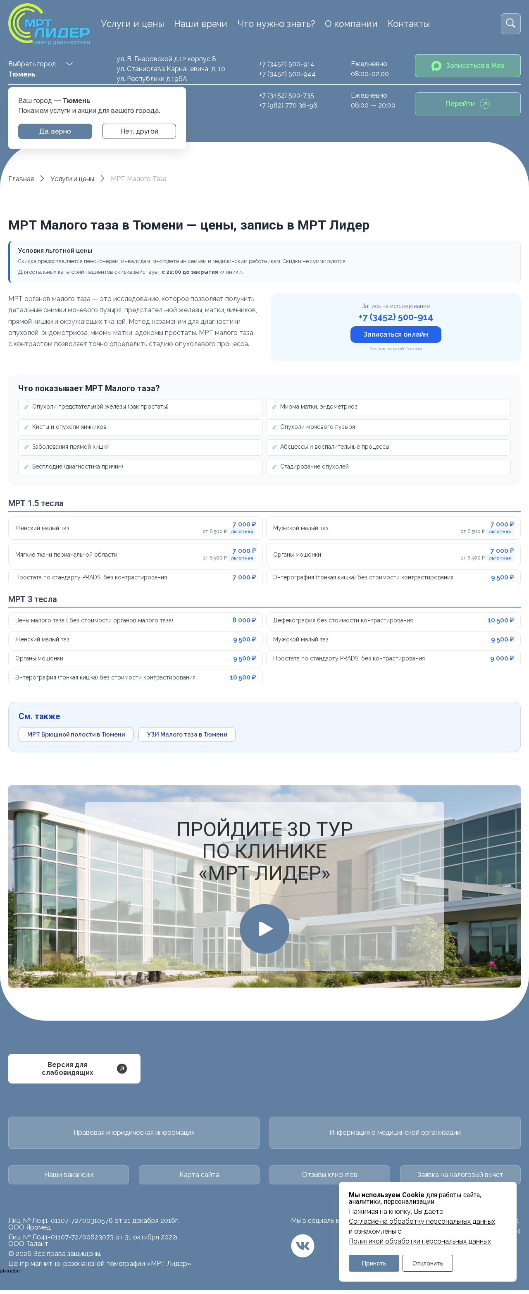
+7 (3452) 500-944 (287, 74)
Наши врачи (200, 23)
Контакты (409, 23)
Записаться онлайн (396, 334)
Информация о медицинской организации (395, 1132)
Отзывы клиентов (329, 1175)
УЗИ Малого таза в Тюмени (187, 734)
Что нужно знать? (276, 23)
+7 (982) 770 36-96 (288, 105)
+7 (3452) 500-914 (287, 64)
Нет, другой (139, 131)
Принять (374, 1263)
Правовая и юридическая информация (134, 1132)
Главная (21, 179)
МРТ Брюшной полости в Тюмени (76, 734)
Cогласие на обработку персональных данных (422, 1221)
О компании (351, 23)
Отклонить (427, 1263)
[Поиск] (511, 23)
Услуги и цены (132, 23)
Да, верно (55, 131)
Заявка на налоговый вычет (460, 1175)
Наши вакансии (68, 1175)
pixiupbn (10, 1271)
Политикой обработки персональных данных (420, 1241)
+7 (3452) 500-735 (286, 95)
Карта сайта (199, 1175)
